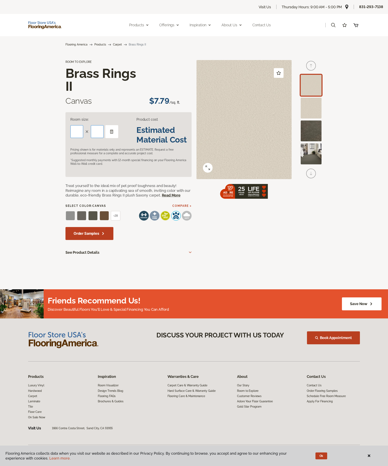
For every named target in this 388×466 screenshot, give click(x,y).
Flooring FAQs (107, 396)
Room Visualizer (108, 385)
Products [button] (136, 25)
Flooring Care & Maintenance (186, 396)
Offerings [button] (166, 25)
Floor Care (35, 411)
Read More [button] (171, 195)
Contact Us (261, 25)
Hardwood (35, 390)
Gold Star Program (249, 406)
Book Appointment (336, 338)
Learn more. (60, 458)
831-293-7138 (371, 7)
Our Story (243, 385)
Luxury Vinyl (36, 385)
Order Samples (86, 233)
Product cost (147, 119)
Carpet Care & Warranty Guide (187, 385)
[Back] (311, 66)
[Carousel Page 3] (311, 130)
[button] (333, 25)
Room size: (79, 119)
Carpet (117, 44)
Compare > (182, 205)
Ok (321, 456)
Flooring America (76, 44)
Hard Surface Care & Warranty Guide (192, 390)
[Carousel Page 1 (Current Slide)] (311, 85)
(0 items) (355, 25)
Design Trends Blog (110, 390)
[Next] (311, 173)
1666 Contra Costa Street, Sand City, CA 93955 (82, 428)
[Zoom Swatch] (208, 168)
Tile (30, 406)
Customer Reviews (249, 396)
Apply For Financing (320, 401)
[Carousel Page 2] (311, 108)
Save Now (358, 304)
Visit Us (265, 7)
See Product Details (82, 252)
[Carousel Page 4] (311, 153)
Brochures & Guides (110, 401)
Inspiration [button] (198, 25)
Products (100, 44)
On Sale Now (36, 417)
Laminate (34, 401)
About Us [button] (229, 25)
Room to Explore (247, 390)
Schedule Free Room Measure (326, 396)
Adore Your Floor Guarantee (255, 401)
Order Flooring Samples (322, 390)
